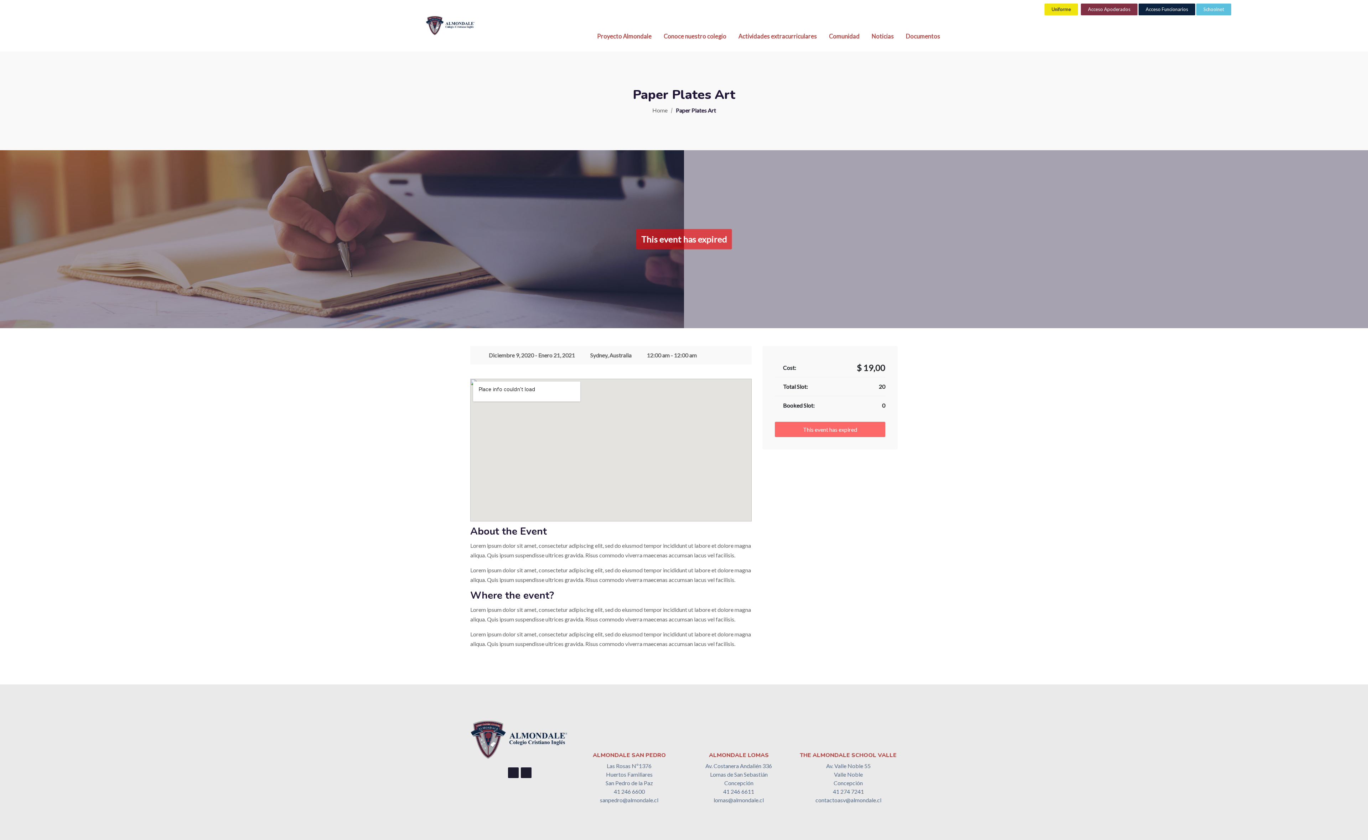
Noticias (883, 36)
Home (660, 110)
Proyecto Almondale (624, 36)
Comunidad (844, 36)
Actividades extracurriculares (778, 36)
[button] (1061, 9)
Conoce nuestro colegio (695, 36)
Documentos (923, 36)
